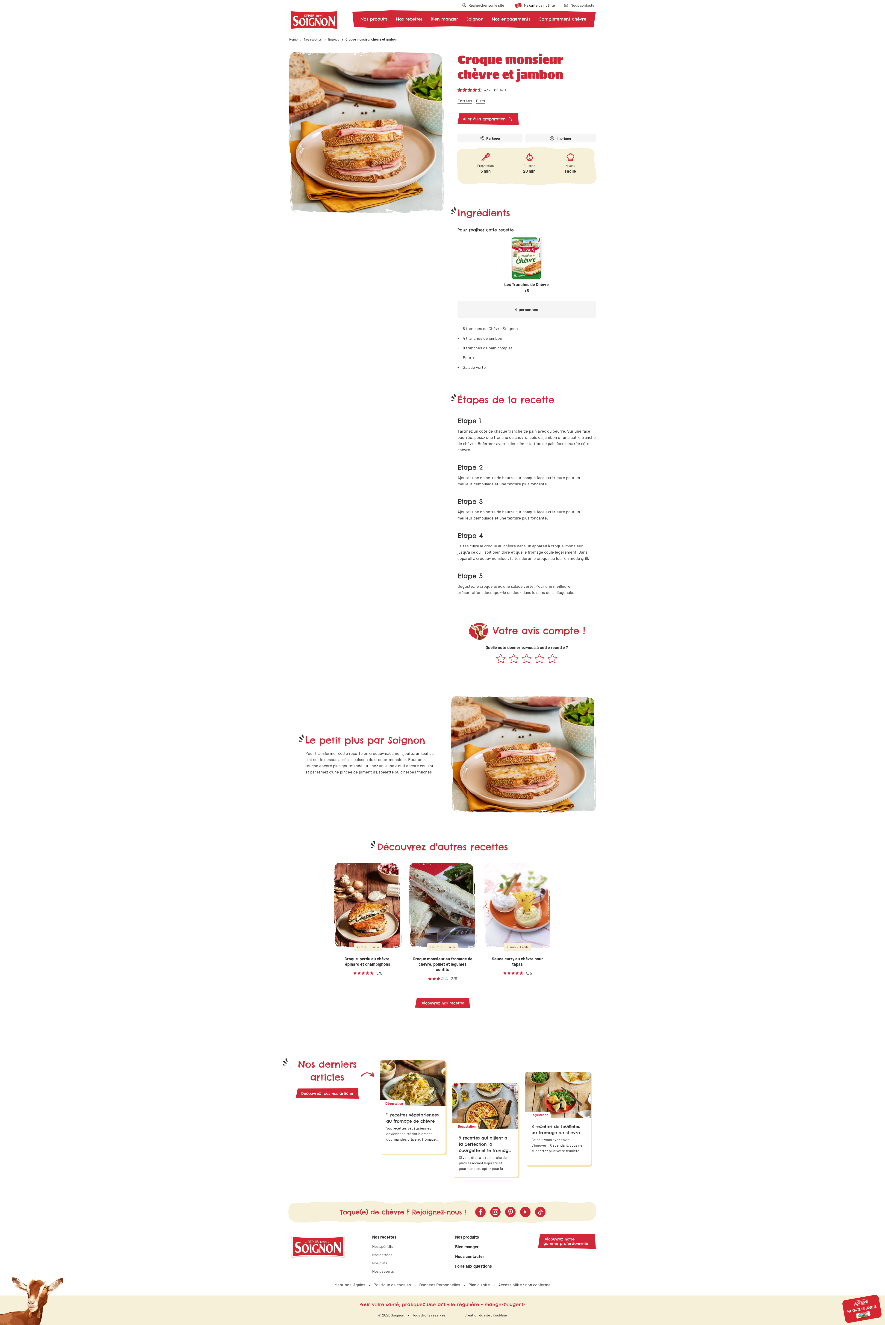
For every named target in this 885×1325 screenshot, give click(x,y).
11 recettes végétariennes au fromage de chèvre (412, 1118)
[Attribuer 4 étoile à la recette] (539, 659)
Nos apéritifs (382, 1246)
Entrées (464, 100)
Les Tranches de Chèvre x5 (526, 287)
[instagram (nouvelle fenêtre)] (495, 1212)
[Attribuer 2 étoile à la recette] (513, 659)
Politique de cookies (392, 1284)
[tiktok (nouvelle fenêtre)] (540, 1212)
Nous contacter (469, 1256)
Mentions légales (349, 1284)
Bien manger (444, 19)
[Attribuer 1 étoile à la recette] (500, 659)
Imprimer (564, 138)
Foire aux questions (473, 1266)
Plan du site (479, 1284)
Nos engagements (511, 19)
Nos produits (374, 19)
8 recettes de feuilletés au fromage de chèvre (555, 1129)
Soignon (475, 19)
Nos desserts (383, 1271)
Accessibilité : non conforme (524, 1284)
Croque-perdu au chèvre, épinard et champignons (368, 961)
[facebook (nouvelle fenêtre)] (480, 1212)
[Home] (314, 21)
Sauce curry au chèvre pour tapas (517, 961)
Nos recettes (409, 19)
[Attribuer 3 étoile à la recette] (526, 659)
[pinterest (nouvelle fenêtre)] (510, 1212)
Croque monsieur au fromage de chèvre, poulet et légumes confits (442, 964)
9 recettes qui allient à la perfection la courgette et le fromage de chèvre (485, 1147)
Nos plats (379, 1263)
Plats (480, 100)
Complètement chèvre (562, 19)
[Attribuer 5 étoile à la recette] (552, 659)
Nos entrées (382, 1254)
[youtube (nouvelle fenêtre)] (525, 1212)
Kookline (500, 1315)
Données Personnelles (439, 1284)
